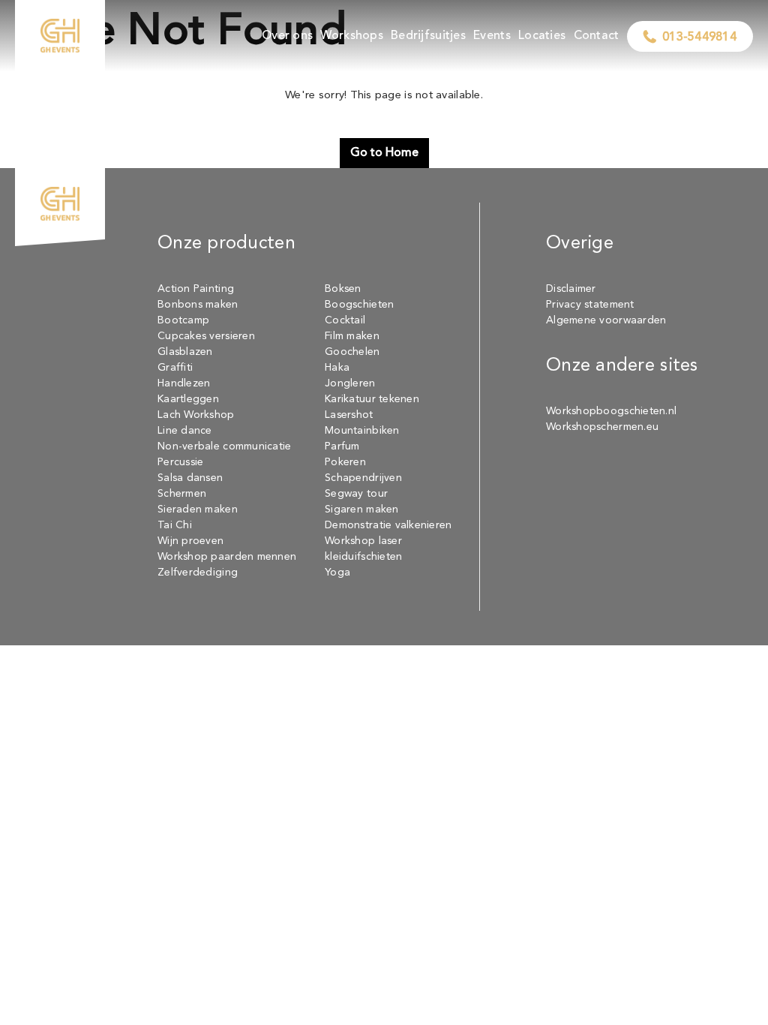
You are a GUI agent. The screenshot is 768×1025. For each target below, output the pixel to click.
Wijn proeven (191, 541)
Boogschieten (359, 304)
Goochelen (352, 352)
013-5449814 (699, 38)
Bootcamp (183, 320)
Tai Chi (175, 525)
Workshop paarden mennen (227, 557)
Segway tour (356, 493)
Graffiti (175, 367)
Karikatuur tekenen (372, 399)
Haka (337, 367)
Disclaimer (571, 289)
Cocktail (345, 320)
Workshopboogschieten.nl (611, 411)
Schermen (182, 493)
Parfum (342, 446)
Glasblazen (185, 352)
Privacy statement (590, 304)
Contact (597, 36)
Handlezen (184, 383)
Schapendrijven (363, 478)
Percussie (180, 462)
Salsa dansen (190, 478)
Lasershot (349, 415)
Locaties (542, 36)
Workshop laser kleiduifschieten (363, 549)
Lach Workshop (196, 415)
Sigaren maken (362, 509)
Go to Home (384, 153)
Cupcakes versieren (206, 336)
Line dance (185, 430)
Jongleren (350, 383)
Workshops (351, 36)
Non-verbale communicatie (224, 446)
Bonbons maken (198, 304)
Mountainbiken (362, 430)
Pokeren (345, 462)
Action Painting (196, 289)
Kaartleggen (188, 399)
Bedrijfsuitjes (428, 36)
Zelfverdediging (198, 572)
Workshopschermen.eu (602, 427)
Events (492, 36)
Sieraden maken (198, 509)
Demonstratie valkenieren (388, 525)
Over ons (287, 36)
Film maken (352, 336)
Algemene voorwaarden (606, 320)
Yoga (337, 572)
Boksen (343, 289)
